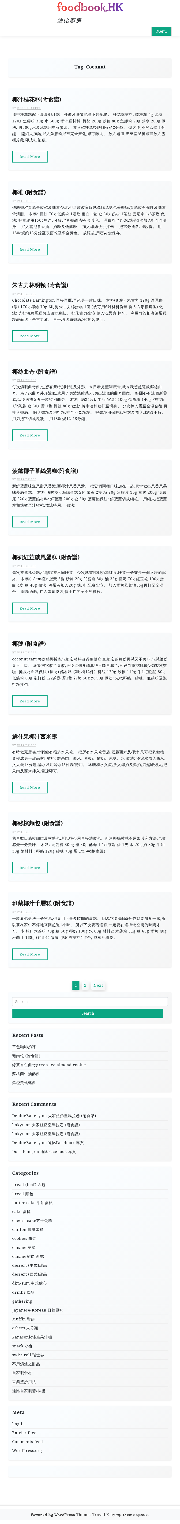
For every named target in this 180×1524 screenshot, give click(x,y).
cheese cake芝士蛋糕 (32, 1220)
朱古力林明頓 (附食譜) (40, 285)
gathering (22, 1301)
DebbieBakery (29, 108)
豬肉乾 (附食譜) (26, 1055)
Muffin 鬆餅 (23, 1319)
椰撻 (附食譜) (29, 643)
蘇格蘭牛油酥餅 (26, 1073)
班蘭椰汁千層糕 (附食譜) (43, 903)
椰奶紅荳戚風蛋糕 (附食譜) (46, 557)
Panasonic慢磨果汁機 (32, 1337)
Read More (30, 156)
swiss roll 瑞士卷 (28, 1354)
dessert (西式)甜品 (29, 1274)
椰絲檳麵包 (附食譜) (37, 823)
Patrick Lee (26, 201)
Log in (18, 1423)
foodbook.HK (90, 7)
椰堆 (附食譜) (29, 192)
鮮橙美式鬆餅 (24, 1082)
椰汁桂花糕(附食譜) (36, 99)
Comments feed (27, 1441)
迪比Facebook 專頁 (66, 1142)
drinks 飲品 (23, 1292)
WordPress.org (27, 1450)
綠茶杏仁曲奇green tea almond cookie (49, 1064)
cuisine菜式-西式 (28, 1256)
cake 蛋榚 (21, 1211)
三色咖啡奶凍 (24, 1046)
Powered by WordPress (53, 1515)
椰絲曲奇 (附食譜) (34, 371)
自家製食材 (22, 1372)
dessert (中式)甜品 (29, 1265)
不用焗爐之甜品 (26, 1363)
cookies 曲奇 (24, 1238)
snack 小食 (22, 1346)
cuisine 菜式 (24, 1247)
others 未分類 (25, 1328)
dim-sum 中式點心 (29, 1283)
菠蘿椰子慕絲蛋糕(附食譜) (45, 470)
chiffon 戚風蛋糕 (28, 1229)
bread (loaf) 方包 (28, 1184)
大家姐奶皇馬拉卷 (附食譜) (72, 1115)
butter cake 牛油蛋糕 (32, 1202)
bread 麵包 (22, 1193)
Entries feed (24, 1432)
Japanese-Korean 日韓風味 (38, 1310)
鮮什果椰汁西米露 (34, 736)
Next (98, 985)
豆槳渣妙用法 (24, 1381)
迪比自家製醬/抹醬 (28, 1390)
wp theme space (132, 1515)
